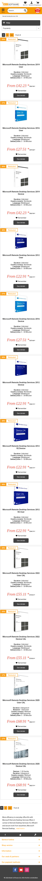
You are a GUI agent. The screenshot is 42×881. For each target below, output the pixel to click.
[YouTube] (21, 869)
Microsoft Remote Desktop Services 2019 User (21, 65)
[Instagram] (26, 869)
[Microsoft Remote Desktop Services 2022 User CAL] (21, 557)
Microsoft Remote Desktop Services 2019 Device (21, 193)
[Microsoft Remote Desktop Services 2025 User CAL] (21, 685)
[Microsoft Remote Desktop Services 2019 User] (21, 49)
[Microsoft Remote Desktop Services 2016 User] (21, 112)
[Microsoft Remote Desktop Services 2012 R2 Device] (21, 430)
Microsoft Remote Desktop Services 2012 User (21, 256)
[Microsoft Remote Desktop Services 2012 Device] (21, 367)
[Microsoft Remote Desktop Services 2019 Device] (21, 176)
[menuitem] (3, 10)
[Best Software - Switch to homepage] (10, 4)
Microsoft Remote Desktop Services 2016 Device (21, 320)
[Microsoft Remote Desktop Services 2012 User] (21, 240)
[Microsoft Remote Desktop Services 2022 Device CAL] (21, 621)
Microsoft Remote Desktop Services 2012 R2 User (21, 510)
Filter (8, 23)
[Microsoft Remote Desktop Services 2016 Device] (21, 303)
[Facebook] (15, 869)
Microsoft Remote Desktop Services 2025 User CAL (21, 701)
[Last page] (12, 35)
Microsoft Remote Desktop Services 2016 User (21, 129)
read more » (20, 828)
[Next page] (7, 35)
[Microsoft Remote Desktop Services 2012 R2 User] (21, 494)
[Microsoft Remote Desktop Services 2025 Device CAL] (21, 748)
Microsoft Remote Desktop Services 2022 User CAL (21, 574)
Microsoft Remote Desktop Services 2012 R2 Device (21, 447)
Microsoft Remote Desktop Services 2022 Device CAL (21, 638)
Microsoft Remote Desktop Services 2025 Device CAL (21, 765)
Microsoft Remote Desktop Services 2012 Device (21, 383)
